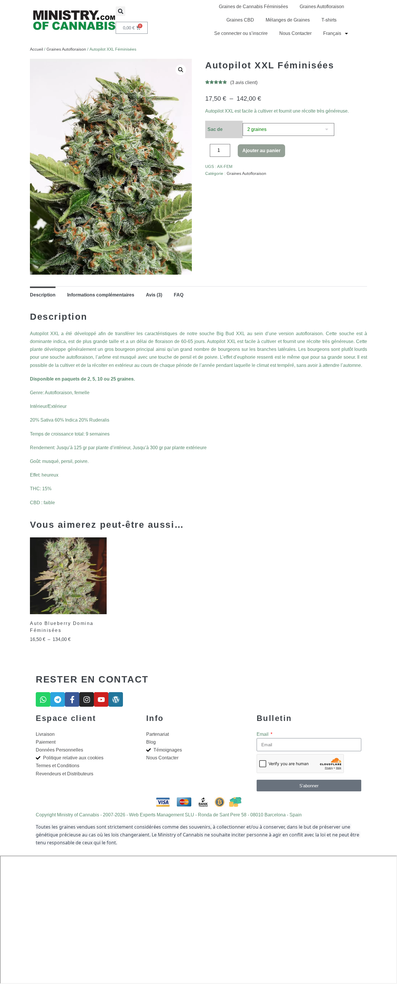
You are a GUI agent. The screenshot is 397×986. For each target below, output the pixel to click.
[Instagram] (86, 699)
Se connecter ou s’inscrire (241, 33)
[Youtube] (101, 699)
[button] (120, 11)
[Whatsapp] (43, 699)
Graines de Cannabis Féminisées (253, 6)
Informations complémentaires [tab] (100, 294)
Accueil (36, 49)
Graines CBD (240, 19)
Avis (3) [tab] (154, 294)
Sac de (215, 129)
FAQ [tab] (178, 294)
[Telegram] (57, 699)
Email (263, 734)
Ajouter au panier (261, 150)
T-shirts (329, 19)
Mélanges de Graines (288, 19)
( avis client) (243, 82)
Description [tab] (43, 294)
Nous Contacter (295, 33)
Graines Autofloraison (322, 6)
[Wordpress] (115, 699)
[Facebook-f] (72, 699)
